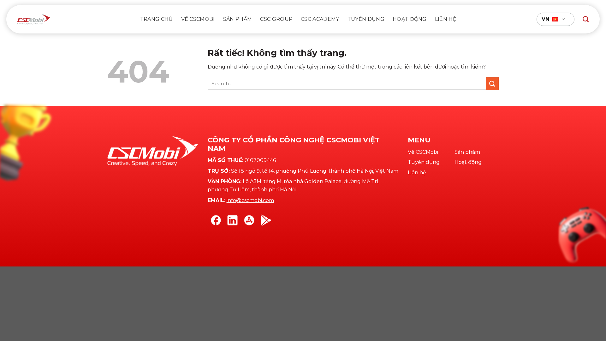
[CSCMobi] (33, 19)
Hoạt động (410, 19)
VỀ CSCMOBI (198, 19)
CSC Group (276, 19)
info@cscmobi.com (250, 200)
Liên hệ (445, 19)
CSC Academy (320, 19)
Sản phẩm (237, 19)
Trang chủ (156, 19)
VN (546, 19)
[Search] (586, 19)
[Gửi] (492, 83)
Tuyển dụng (366, 19)
